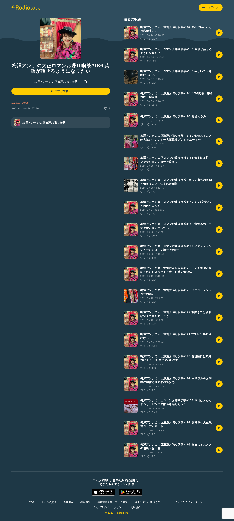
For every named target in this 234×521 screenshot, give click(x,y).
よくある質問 (49, 502)
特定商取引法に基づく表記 (112, 502)
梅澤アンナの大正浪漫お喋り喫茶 (56, 81)
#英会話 (16, 103)
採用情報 (85, 502)
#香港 (25, 103)
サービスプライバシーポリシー (187, 502)
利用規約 (136, 507)
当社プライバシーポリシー (108, 507)
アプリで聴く (63, 91)
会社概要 (68, 502)
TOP (31, 502)
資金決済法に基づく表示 (149, 502)
